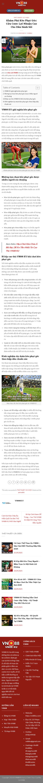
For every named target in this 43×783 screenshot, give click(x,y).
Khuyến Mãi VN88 (11, 727)
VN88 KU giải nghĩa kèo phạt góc (15, 91)
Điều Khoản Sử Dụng (33, 659)
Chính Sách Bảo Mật (33, 655)
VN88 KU (5, 652)
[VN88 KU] (21, 4)
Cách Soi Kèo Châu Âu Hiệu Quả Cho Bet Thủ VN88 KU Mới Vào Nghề (11, 518)
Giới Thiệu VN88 (32, 652)
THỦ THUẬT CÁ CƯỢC (21, 18)
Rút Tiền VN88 (9, 723)
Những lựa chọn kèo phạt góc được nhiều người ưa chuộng (20, 95)
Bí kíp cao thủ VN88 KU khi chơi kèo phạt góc (20, 99)
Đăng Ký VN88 (10, 716)
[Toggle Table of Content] (36, 88)
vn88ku (29, 33)
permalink (21, 492)
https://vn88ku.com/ (33, 716)
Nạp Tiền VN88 (10, 719)
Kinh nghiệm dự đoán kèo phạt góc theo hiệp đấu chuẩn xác (21, 103)
